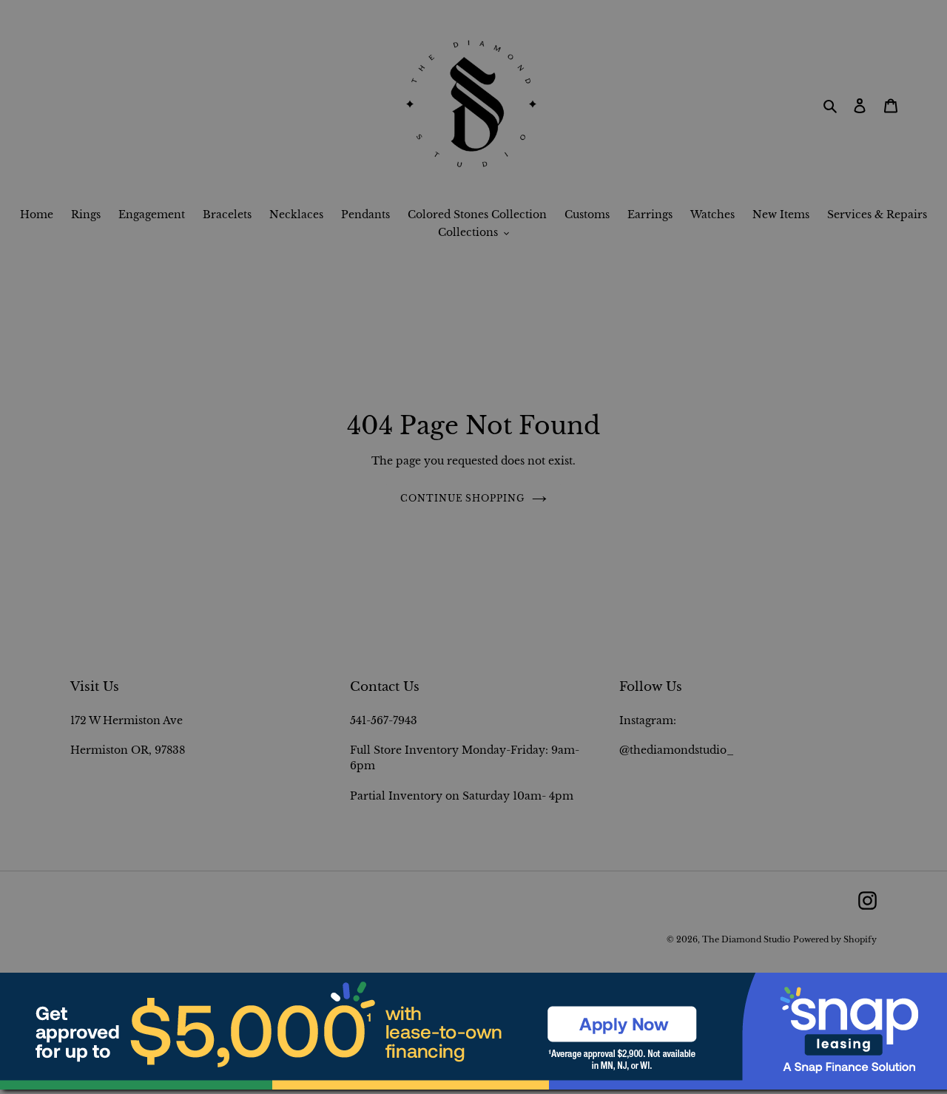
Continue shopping (462, 498)
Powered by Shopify (835, 939)
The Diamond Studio (746, 939)
